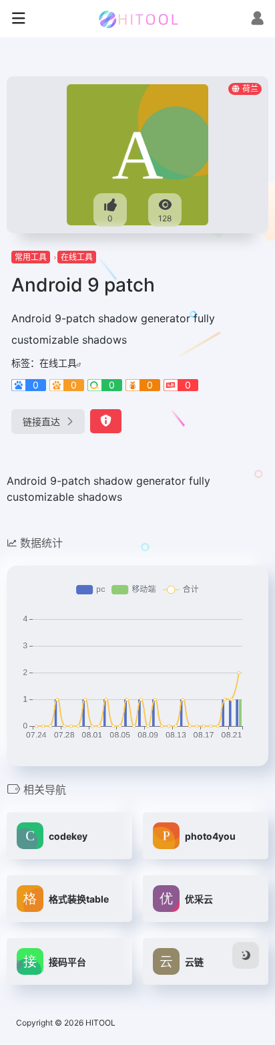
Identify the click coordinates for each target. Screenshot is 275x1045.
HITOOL (100, 1023)
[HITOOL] (138, 19)
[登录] (257, 20)
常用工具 (31, 257)
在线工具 (77, 257)
